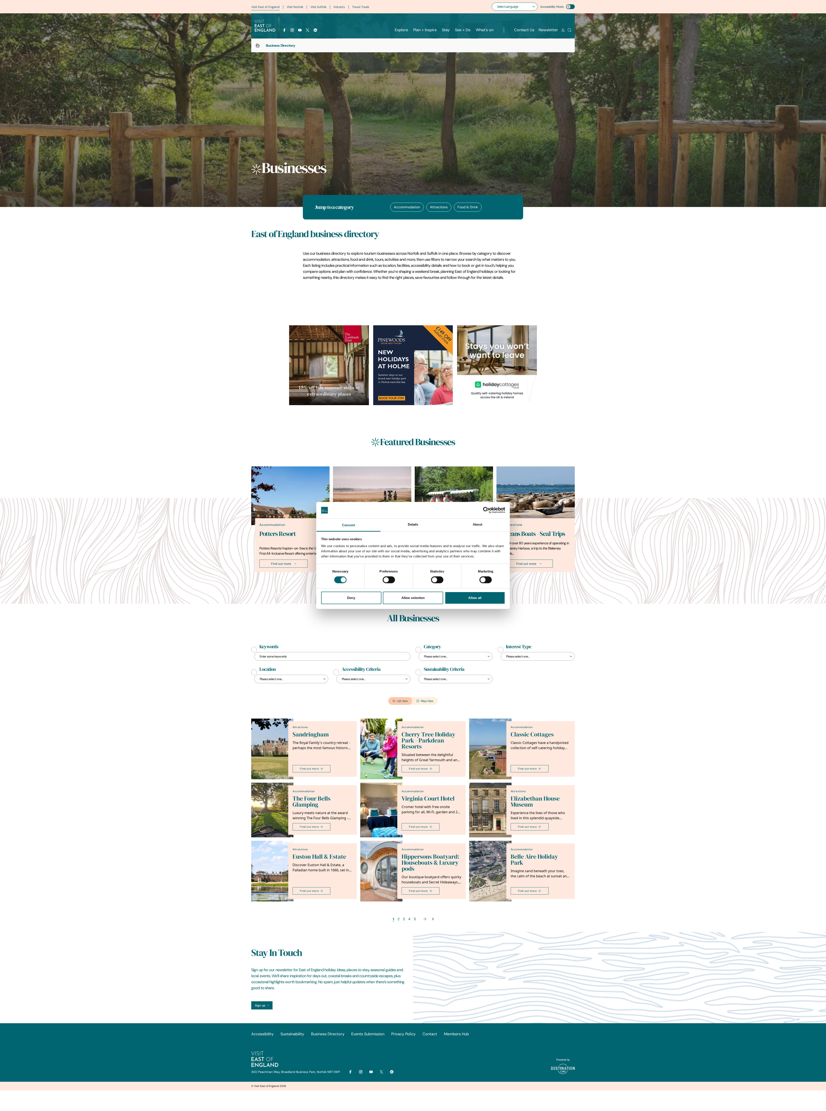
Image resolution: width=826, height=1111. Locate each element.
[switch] (389, 579)
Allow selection (413, 598)
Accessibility (262, 1034)
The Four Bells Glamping (311, 801)
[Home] (258, 45)
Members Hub (456, 1034)
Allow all (474, 598)
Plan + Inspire (425, 30)
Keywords (268, 647)
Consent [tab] (348, 525)
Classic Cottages (532, 734)
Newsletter (548, 30)
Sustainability (292, 1034)
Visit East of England (265, 7)
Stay (446, 30)
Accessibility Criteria (361, 669)
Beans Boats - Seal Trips (535, 533)
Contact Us (524, 30)
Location (267, 669)
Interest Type (518, 647)
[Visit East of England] (265, 26)
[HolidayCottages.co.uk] (497, 365)
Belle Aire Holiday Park (534, 859)
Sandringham (311, 734)
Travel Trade (360, 7)
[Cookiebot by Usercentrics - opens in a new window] (486, 510)
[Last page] (432, 919)
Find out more (281, 563)
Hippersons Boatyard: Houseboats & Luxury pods (430, 862)
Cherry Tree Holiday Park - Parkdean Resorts (428, 740)
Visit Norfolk (295, 7)
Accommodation (407, 207)
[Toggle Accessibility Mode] (570, 6)
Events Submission (367, 1034)
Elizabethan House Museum (535, 801)
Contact (429, 1034)
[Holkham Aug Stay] (413, 365)
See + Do (463, 30)
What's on (484, 30)
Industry (339, 7)
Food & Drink (468, 207)
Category (432, 647)
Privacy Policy (403, 1034)
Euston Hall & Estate (319, 856)
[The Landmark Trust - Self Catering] (329, 365)
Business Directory (327, 1034)
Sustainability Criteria (444, 669)
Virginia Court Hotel (428, 798)
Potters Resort (277, 533)
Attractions (439, 207)
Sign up (260, 1005)
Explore (401, 30)
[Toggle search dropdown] (569, 30)
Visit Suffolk (318, 7)
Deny (351, 598)
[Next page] (425, 919)
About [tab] (477, 524)
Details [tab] (413, 524)
